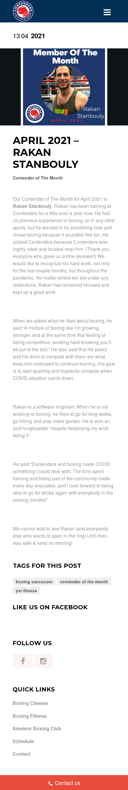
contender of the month (84, 582)
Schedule (23, 741)
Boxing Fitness (30, 716)
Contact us (67, 782)
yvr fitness (26, 590)
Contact (21, 754)
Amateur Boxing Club (37, 728)
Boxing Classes (30, 703)
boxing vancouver (34, 582)
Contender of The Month (38, 178)
